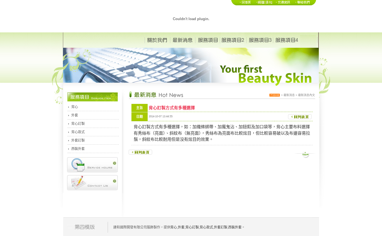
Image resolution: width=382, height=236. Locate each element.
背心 (74, 107)
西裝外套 (78, 149)
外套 (74, 115)
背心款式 (78, 132)
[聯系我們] (304, 4)
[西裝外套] (283, 4)
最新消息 (289, 95)
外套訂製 (78, 140)
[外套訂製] (263, 4)
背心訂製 (78, 124)
